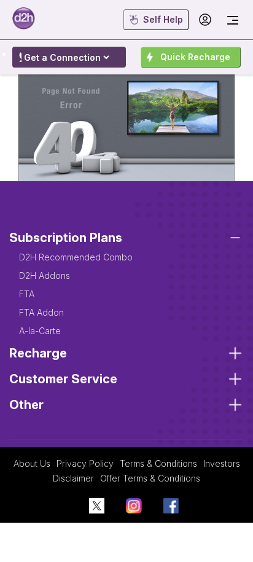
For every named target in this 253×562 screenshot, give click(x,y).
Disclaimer (73, 478)
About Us (32, 463)
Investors (221, 463)
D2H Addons (44, 275)
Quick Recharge (195, 57)
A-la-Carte (40, 331)
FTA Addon (41, 312)
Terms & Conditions (158, 463)
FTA (26, 294)
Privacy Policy (85, 463)
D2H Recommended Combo (76, 257)
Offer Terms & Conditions (150, 478)
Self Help (163, 19)
